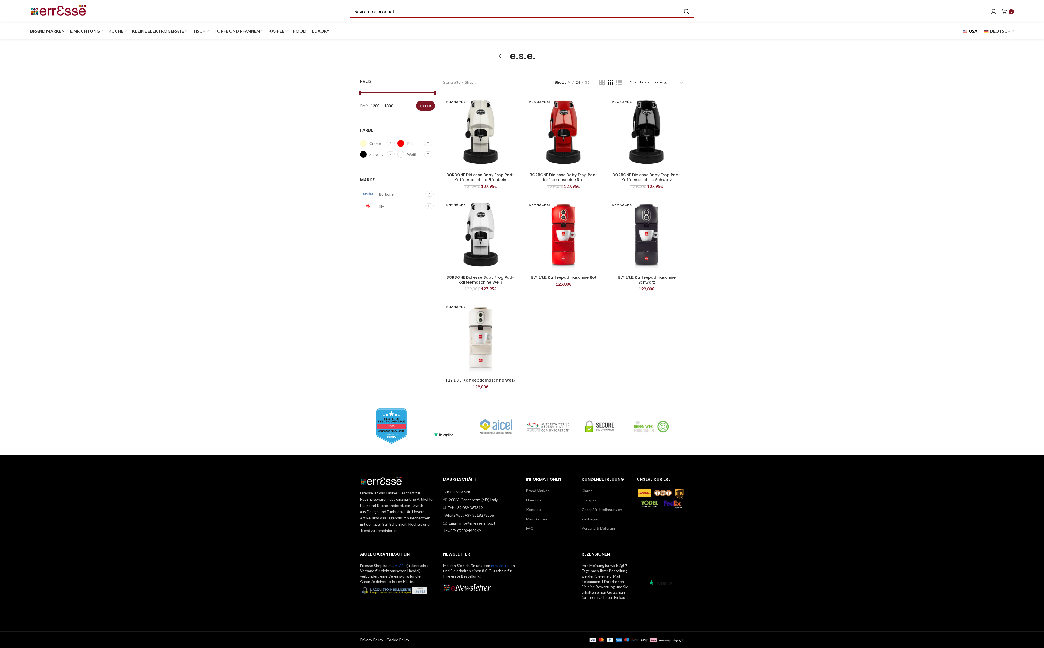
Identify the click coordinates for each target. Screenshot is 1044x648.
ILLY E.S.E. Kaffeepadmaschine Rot (563, 277)
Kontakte (534, 509)
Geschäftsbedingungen (602, 509)
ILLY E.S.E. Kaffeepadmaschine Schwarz (647, 280)
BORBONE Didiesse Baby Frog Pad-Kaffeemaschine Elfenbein (480, 177)
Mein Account (538, 519)
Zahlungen (591, 519)
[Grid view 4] (619, 82)
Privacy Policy (371, 639)
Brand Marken (538, 490)
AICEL (400, 565)
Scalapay (589, 500)
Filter (425, 106)
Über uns (534, 500)
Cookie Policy (397, 639)
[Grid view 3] (610, 82)
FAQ (530, 528)
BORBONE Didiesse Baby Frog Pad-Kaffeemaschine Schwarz (647, 177)
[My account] (993, 11)
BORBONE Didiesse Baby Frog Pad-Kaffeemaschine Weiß (480, 280)
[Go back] (502, 56)
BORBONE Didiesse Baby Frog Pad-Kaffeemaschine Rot (564, 177)
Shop (469, 82)
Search (686, 11)
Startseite (452, 82)
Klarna (587, 490)
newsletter (500, 565)
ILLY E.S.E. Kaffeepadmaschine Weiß (480, 380)
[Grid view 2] (602, 82)
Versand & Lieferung (599, 528)
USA (972, 30)
